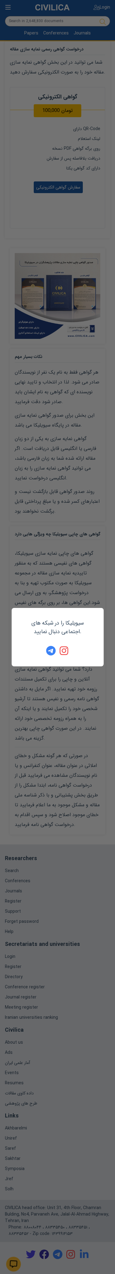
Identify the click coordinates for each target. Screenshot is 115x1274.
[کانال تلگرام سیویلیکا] (51, 651)
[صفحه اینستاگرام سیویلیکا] (64, 651)
